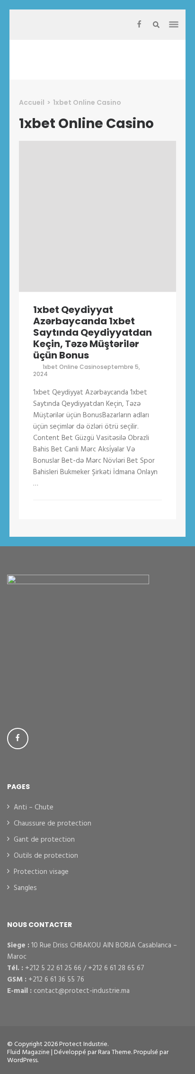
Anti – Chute (33, 807)
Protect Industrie (83, 1044)
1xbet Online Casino (71, 367)
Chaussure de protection (52, 823)
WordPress (22, 1060)
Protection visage (41, 872)
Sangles (25, 888)
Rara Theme (114, 1052)
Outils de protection (46, 856)
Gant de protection (44, 839)
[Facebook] (139, 24)
